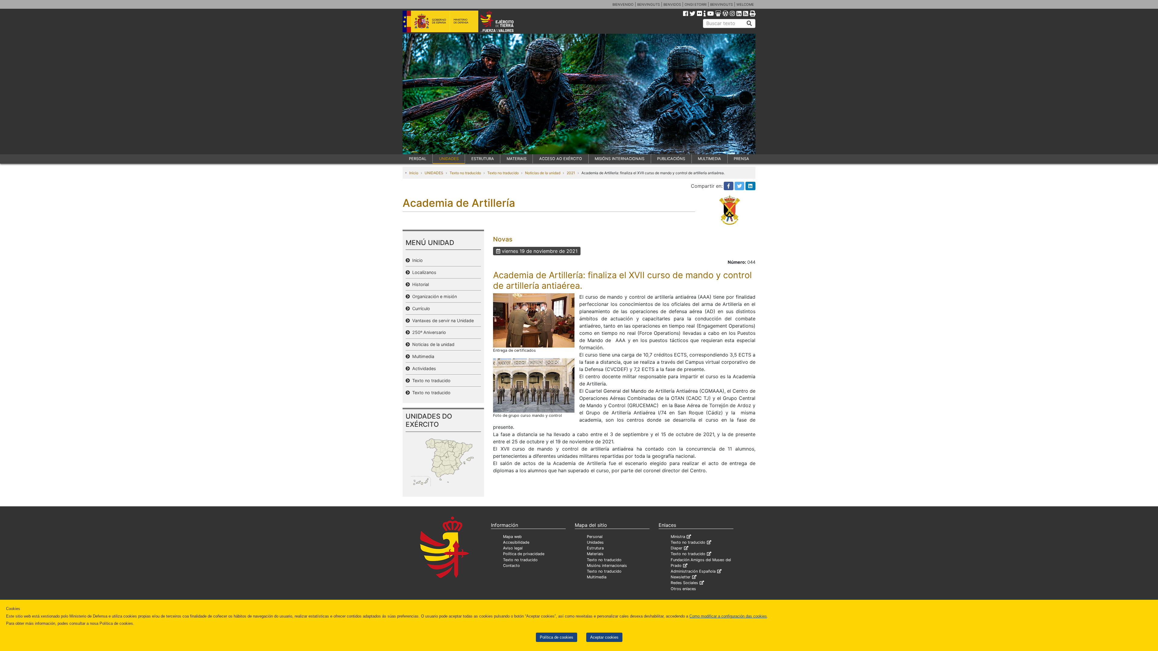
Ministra (678, 536)
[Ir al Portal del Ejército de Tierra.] (504, 21)
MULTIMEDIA (709, 158)
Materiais (595, 554)
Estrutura (595, 548)
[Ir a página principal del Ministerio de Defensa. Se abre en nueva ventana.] (440, 21)
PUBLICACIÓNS (671, 158)
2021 (571, 173)
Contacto (511, 565)
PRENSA (741, 158)
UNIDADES (449, 158)
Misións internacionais (607, 565)
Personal (595, 536)
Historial (419, 284)
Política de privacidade (523, 554)
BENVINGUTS (648, 4)
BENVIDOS (672, 4)
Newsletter (681, 577)
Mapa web (512, 536)
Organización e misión (433, 296)
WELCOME (745, 4)
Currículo (420, 308)
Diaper (676, 548)
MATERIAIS (517, 158)
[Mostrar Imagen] (533, 320)
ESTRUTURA (482, 158)
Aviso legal (513, 548)
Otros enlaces (683, 589)
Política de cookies (556, 637)
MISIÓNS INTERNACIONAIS (619, 158)
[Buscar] (749, 23)
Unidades (595, 542)
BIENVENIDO (623, 4)
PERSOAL (417, 158)
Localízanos (423, 272)
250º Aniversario (428, 332)
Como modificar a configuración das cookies (728, 616)
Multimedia (422, 356)
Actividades (423, 368)
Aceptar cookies (604, 637)
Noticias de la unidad (542, 173)
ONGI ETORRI (696, 4)
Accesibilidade (516, 542)
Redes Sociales (684, 582)
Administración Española (693, 571)
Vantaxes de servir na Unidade (442, 320)
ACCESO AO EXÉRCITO (560, 158)
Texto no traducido (465, 173)
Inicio (413, 173)
